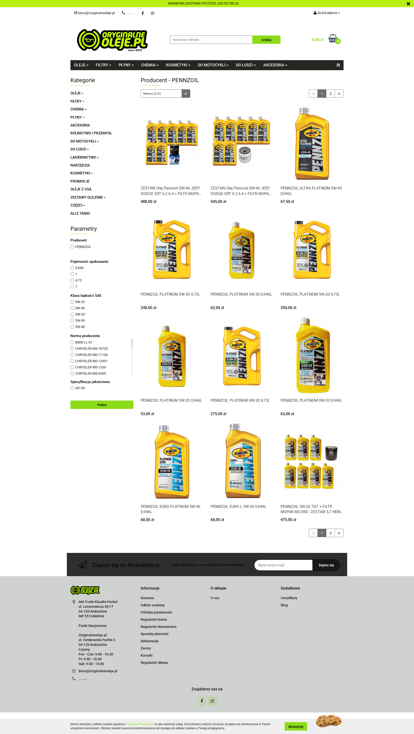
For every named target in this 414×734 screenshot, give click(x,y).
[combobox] (165, 93)
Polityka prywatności (156, 612)
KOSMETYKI (80, 173)
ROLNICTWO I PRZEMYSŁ (91, 133)
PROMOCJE (79, 181)
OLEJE (75, 93)
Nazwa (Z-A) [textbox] (152, 93)
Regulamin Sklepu (154, 663)
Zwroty (146, 648)
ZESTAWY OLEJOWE (87, 197)
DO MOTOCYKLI (83, 141)
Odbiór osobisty (153, 605)
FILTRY (76, 101)
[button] (150, 588)
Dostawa (147, 598)
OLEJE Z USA (81, 189)
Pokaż (102, 405)
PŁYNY (76, 117)
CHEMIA (77, 109)
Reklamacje (150, 641)
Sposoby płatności (154, 634)
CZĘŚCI (76, 205)
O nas (215, 598)
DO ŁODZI (78, 149)
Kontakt (147, 655)
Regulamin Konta (154, 619)
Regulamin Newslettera (159, 627)
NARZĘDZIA (80, 165)
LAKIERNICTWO (83, 157)
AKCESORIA (80, 125)
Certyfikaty (289, 598)
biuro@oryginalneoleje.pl (98, 671)
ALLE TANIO (80, 213)
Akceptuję (296, 726)
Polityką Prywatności (140, 724)
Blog (284, 605)
